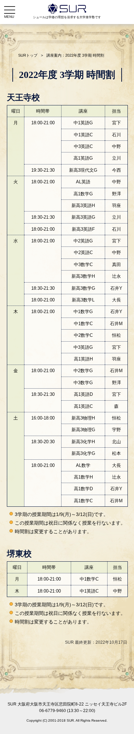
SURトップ (27, 55)
